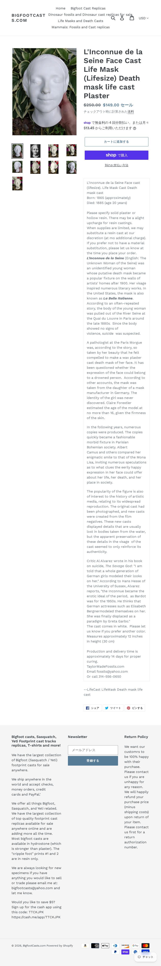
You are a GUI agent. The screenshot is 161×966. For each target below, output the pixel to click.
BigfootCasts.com (29, 18)
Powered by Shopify (60, 945)
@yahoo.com (42, 888)
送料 (131, 111)
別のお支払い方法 (116, 165)
